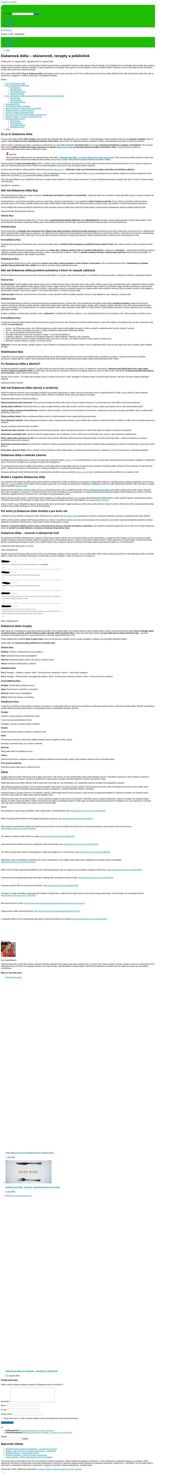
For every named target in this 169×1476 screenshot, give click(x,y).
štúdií (91, 472)
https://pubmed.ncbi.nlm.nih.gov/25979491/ (95, 878)
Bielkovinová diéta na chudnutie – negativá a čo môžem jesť (32, 1371)
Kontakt (78, 1469)
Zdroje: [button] (4, 807)
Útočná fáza (15, 88)
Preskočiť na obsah (9, 2)
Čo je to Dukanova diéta (15, 83)
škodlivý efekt (21, 486)
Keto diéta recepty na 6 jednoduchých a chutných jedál (29, 1153)
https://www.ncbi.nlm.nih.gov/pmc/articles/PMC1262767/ (57, 911)
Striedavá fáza (16, 90)
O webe (70, 1469)
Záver (8, 129)
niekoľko (69, 516)
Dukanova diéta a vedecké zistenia (20, 110)
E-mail (4, 1410)
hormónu (92, 173)
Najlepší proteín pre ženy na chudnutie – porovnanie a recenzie (31, 1449)
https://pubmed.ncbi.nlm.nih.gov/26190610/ (18, 829)
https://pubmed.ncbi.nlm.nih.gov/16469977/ (75, 819)
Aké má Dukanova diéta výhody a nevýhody (23, 108)
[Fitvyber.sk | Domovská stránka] (6, 6)
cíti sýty (23, 175)
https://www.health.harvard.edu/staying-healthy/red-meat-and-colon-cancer (54, 903)
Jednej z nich (70, 460)
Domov (8, 18)
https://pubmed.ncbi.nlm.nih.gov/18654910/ (124, 870)
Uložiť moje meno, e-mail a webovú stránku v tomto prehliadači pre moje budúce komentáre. (41, 1418)
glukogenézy (58, 169)
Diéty (8, 24)
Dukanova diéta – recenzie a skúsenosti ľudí (24, 117)
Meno (4, 1405)
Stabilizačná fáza (17, 94)
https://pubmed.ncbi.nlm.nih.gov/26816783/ (60, 885)
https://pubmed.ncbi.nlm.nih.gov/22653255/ (89, 919)
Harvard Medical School (99, 500)
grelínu (39, 173)
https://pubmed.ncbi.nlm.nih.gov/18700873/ (18, 862)
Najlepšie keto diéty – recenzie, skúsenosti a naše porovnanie (86, 157)
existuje (79, 472)
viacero (85, 472)
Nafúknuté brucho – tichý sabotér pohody (22, 1453)
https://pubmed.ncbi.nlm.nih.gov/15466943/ (92, 852)
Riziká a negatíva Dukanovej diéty (19, 112)
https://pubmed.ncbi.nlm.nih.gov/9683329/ (57, 836)
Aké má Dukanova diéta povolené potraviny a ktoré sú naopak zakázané (35, 96)
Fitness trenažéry (13, 20)
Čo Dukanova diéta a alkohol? (18, 106)
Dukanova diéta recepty (15, 119)
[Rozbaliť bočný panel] (2, 1427)
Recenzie (9, 26)
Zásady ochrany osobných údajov (52, 1469)
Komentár (5, 1401)
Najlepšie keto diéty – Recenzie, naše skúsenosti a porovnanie (33, 1187)
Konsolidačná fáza (17, 92)
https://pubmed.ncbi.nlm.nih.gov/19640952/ (87, 811)
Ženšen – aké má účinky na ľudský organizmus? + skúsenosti (31, 1451)
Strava (8, 22)
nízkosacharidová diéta (99, 490)
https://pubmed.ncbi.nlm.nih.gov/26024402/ (80, 844)
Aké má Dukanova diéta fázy (17, 86)
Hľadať (4, 1436)
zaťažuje (12, 484)
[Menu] (2, 10)
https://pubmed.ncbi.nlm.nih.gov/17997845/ (18, 895)
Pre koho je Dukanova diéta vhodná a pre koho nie (26, 115)
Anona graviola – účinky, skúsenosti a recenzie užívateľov (29, 1457)
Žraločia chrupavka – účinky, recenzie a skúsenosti (26, 1455)
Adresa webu (6, 1414)
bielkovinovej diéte (64, 147)
